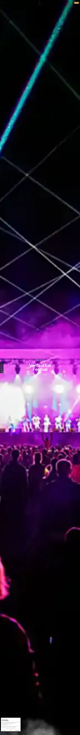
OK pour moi (17, 730)
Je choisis (10, 730)
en (1, 371)
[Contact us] (2, 366)
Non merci (4, 730)
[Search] (2, 363)
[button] (2, 733)
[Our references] (2, 369)
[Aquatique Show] (40, 4)
